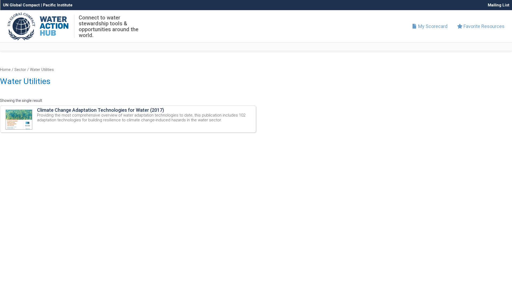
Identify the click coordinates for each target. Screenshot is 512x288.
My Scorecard (432, 26)
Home (5, 69)
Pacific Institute (58, 5)
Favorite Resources (483, 26)
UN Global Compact (21, 5)
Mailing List (498, 5)
